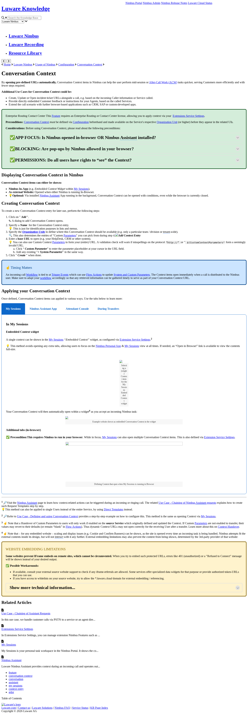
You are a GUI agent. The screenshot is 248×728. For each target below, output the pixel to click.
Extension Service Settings (135, 339)
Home (7, 64)
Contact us (24, 707)
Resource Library (25, 53)
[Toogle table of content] (9, 61)
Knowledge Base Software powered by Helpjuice (124, 719)
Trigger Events (60, 274)
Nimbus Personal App (108, 345)
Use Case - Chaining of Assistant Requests (25, 613)
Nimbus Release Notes (174, 3)
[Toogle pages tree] (3, 61)
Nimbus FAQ (62, 707)
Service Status (80, 707)
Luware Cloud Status (200, 3)
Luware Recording (26, 44)
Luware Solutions (42, 707)
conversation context (20, 675)
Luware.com (8, 707)
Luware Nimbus (24, 36)
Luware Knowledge (25, 8)
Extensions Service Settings (17, 629)
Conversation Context (89, 64)
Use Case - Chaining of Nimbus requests (187, 502)
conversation (16, 679)
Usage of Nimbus (45, 64)
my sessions (15, 685)
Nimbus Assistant (11, 660)
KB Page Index (99, 707)
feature (13, 672)
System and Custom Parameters (132, 274)
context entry (16, 688)
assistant (13, 682)
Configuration (66, 64)
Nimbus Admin (151, 3)
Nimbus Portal (133, 3)
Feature (56, 115)
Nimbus (50, 195)
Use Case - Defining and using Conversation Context (47, 516)
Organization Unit (167, 122)
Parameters (70, 235)
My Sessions (56, 339)
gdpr (11, 692)
